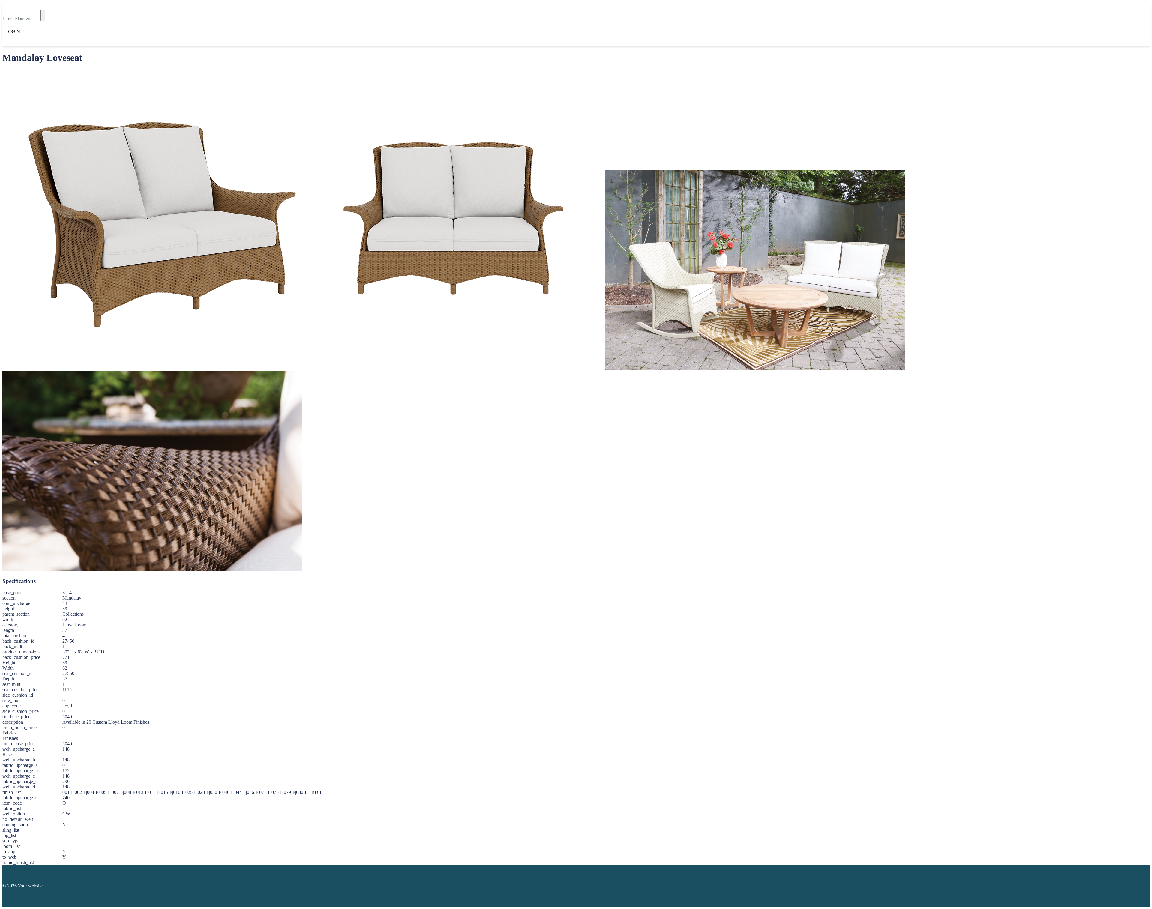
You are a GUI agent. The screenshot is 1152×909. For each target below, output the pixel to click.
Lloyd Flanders (16, 18)
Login (12, 31)
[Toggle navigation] (42, 15)
